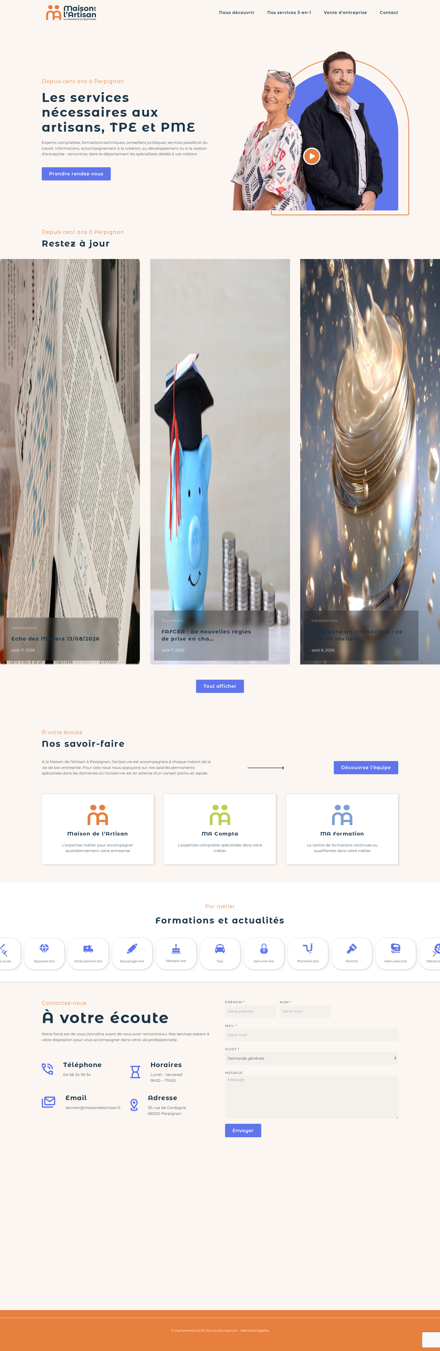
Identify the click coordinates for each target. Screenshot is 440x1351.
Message (234, 1073)
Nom (286, 1002)
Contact (389, 12)
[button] (5, 953)
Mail (231, 1026)
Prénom (235, 1002)
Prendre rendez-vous (76, 174)
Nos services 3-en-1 (289, 12)
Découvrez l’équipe (366, 767)
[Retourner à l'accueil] (71, 12)
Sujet (232, 1049)
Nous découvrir (237, 12)
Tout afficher (220, 686)
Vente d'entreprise (345, 12)
